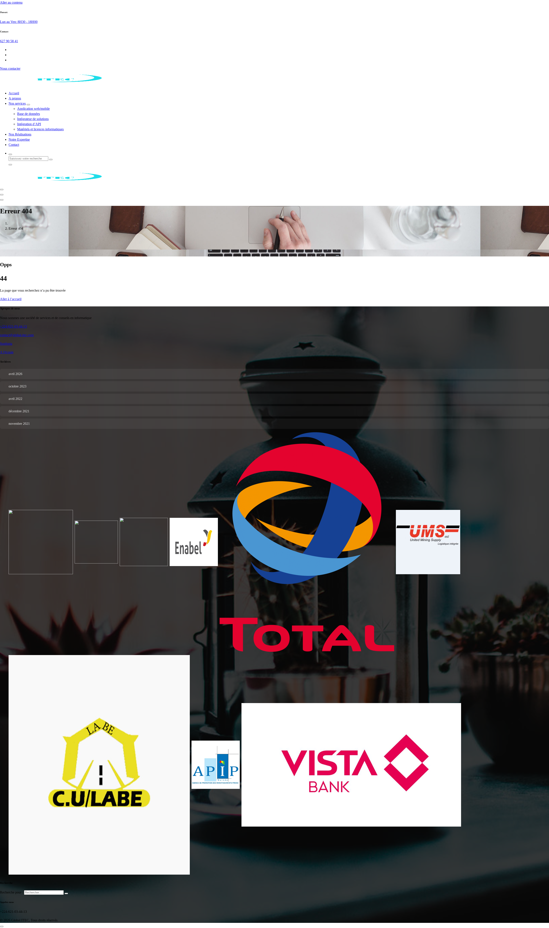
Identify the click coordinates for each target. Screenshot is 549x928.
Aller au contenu (11, 2)
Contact (14, 144)
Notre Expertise (19, 139)
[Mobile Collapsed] (28, 104)
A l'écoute (7, 352)
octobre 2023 (17, 386)
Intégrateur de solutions (33, 119)
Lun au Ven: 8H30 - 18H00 (19, 22)
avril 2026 (15, 374)
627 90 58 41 (9, 41)
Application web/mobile (33, 108)
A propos (15, 98)
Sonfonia (6, 343)
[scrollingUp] (1, 926)
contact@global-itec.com (17, 335)
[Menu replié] (1, 189)
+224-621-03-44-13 (13, 326)
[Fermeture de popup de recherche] (10, 164)
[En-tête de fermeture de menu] (1, 194)
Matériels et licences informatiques (40, 129)
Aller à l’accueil (10, 299)
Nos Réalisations (20, 134)
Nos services (17, 103)
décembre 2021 (19, 411)
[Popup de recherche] (10, 154)
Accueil (14, 93)
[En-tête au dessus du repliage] (1, 199)
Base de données (28, 114)
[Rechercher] (66, 893)
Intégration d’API (29, 124)
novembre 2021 (19, 423)
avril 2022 (15, 399)
